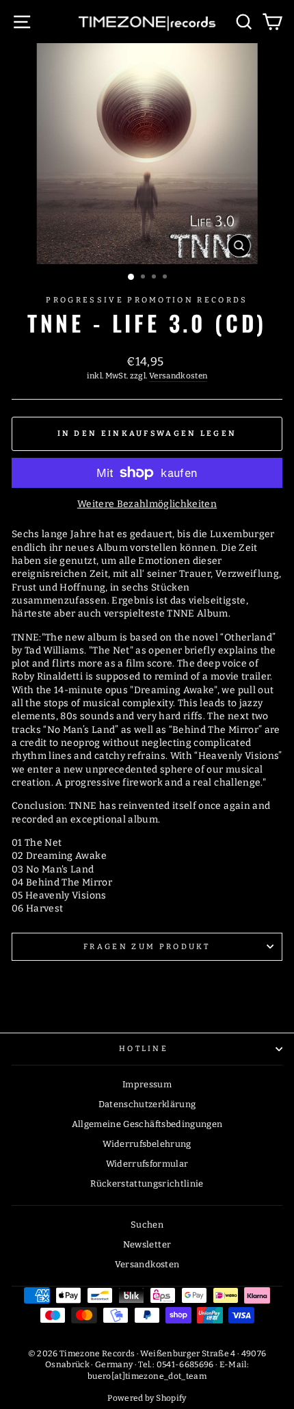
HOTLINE (143, 1048)
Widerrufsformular (147, 1164)
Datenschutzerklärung (147, 1104)
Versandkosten (178, 375)
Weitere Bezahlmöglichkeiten (147, 504)
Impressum (147, 1084)
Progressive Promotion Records (147, 300)
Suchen (147, 1224)
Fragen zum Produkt (147, 946)
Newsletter (147, 1244)
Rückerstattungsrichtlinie (147, 1183)
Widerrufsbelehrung (147, 1144)
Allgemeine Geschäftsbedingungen (147, 1124)
